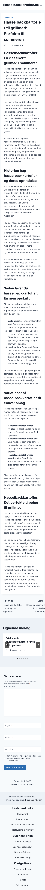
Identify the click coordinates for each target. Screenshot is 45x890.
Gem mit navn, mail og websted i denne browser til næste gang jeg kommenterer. (23, 758)
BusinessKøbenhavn (22, 847)
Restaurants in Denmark (22, 824)
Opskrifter (8, 17)
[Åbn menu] (41, 5)
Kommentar (10, 686)
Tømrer (22, 880)
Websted (9, 749)
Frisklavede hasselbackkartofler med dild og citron (20, 642)
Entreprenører (22, 885)
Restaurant (22, 814)
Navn (8, 726)
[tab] (17, 658)
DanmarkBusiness (22, 841)
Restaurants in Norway (22, 830)
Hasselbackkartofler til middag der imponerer (12, 606)
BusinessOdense (22, 852)
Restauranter (22, 819)
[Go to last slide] (7, 645)
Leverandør (22, 874)
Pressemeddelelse (22, 869)
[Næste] (38, 645)
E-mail (9, 737)
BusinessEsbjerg (22, 857)
